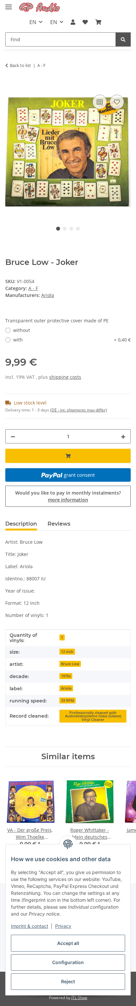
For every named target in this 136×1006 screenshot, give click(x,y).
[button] (73, 22)
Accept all (68, 943)
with (72, 340)
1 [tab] (58, 229)
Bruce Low (70, 664)
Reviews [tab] (59, 524)
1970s (66, 676)
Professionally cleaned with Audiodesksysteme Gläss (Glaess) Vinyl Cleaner (93, 716)
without (21, 330)
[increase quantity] (123, 436)
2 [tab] (65, 229)
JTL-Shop (79, 997)
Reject (68, 981)
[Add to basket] (10, 85)
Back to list (20, 65)
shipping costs (65, 377)
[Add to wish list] (117, 102)
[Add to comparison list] (99, 102)
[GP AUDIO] (39, 7)
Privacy (63, 926)
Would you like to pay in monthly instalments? (68, 496)
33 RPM (67, 700)
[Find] (123, 39)
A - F (33, 288)
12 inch (67, 651)
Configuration (68, 962)
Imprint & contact (29, 926)
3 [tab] (71, 229)
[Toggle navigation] (8, 4)
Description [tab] (21, 524)
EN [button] (32, 22)
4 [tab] (78, 229)
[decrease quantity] (13, 436)
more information (68, 500)
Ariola (66, 688)
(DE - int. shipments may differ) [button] (78, 410)
